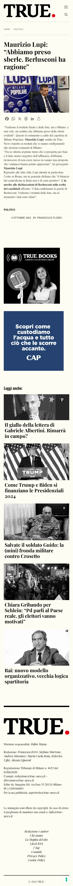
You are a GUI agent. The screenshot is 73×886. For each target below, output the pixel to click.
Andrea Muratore (15, 756)
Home (7, 29)
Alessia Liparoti (21, 760)
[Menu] (66, 7)
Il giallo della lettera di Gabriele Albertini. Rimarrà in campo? (35, 430)
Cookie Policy (36, 860)
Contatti (36, 852)
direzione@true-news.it (19, 780)
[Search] (66, 14)
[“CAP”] (34, 340)
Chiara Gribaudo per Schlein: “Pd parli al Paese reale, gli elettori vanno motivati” (34, 613)
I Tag (36, 848)
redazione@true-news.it (30, 776)
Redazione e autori (36, 831)
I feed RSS (36, 844)
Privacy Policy (36, 856)
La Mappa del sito (36, 839)
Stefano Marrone (50, 752)
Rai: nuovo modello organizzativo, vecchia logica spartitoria (36, 676)
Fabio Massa (39, 744)
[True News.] (29, 11)
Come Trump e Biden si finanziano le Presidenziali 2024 (34, 490)
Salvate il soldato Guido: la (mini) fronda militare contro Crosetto (34, 550)
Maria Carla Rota (39, 756)
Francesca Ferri (28, 752)
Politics (18, 29)
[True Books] (32, 301)
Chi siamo (36, 835)
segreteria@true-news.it (44, 792)
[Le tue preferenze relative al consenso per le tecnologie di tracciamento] (66, 879)
